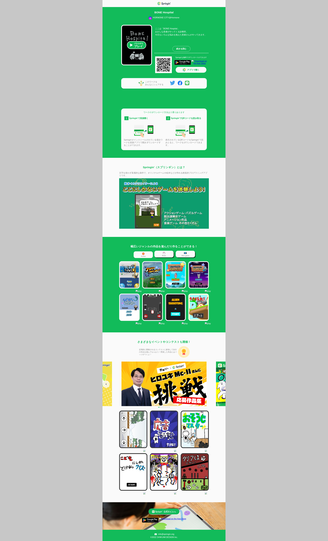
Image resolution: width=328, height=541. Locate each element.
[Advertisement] (164, 99)
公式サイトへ (170, 511)
